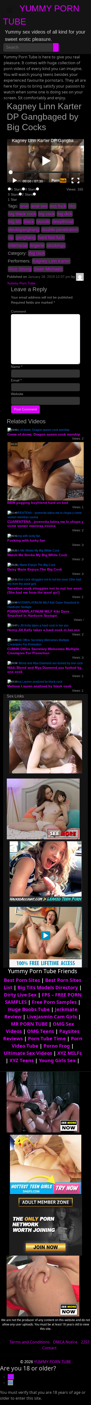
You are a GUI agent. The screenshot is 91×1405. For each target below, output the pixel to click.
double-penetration (60, 229)
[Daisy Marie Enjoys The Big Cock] (31, 565)
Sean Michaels (48, 269)
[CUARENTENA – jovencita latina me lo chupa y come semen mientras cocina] (45, 515)
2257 (85, 1342)
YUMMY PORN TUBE (52, 1361)
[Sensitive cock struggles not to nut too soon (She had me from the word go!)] (45, 581)
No (10, 1382)
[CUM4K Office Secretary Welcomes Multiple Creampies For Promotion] (45, 642)
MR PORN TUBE (29, 1024)
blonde (43, 221)
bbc (72, 206)
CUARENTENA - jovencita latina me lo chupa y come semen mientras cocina (45, 524)
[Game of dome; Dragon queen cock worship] (38, 429)
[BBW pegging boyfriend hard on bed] (46, 471)
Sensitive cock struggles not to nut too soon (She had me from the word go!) (44, 590)
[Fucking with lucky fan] (24, 535)
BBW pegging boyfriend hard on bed (37, 503)
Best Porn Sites (22, 980)
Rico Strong (19, 269)
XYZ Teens (21, 1060)
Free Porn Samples (54, 1002)
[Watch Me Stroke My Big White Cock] (33, 550)
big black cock (22, 213)
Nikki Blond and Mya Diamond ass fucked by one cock (44, 670)
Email (16, 380)
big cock (47, 213)
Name (16, 367)
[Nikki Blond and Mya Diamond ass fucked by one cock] (45, 663)
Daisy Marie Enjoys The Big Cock (34, 569)
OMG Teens (40, 1031)
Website (17, 394)
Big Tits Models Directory (47, 987)
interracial (17, 245)
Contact (49, 1348)
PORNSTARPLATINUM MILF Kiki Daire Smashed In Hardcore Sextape (38, 613)
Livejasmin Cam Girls (52, 1016)
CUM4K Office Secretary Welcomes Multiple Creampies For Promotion (43, 651)
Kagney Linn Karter (51, 261)
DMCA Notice (65, 1342)
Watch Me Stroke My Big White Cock (37, 555)
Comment (18, 311)
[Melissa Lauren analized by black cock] (35, 681)
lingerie (37, 245)
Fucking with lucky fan (26, 540)
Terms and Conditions (29, 1342)
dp (10, 237)
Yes (11, 1376)
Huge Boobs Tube (29, 1009)
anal (24, 206)
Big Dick (37, 253)
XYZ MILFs (69, 1053)
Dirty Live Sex (20, 994)
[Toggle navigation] (10, 10)
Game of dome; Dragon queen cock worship (43, 434)
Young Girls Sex (57, 1060)
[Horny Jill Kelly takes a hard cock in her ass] (38, 625)
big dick (64, 213)
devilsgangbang (23, 229)
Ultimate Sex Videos (28, 1053)
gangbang (25, 237)
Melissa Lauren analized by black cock (39, 686)
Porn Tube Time (47, 1038)
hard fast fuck (51, 237)
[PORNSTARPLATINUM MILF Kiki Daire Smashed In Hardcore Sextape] (45, 604)
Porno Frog (56, 1045)
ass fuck (58, 206)
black (29, 221)
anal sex (39, 206)
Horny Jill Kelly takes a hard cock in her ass (43, 630)
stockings (56, 245)
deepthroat (62, 221)
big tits (14, 221)
